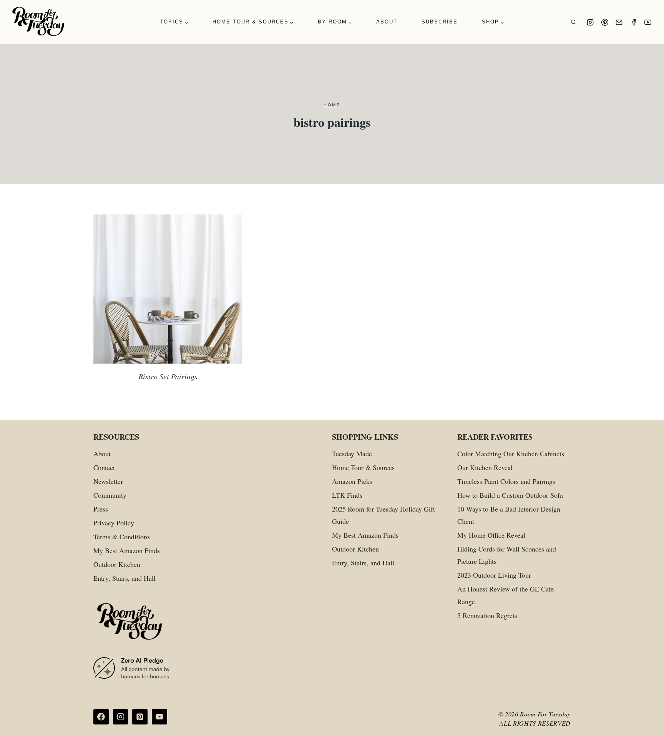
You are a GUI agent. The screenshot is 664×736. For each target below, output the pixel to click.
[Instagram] (590, 22)
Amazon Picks (352, 481)
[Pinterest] (605, 22)
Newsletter (108, 481)
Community (109, 495)
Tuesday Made (352, 453)
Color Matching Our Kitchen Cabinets (510, 453)
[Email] (619, 22)
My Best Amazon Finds (126, 550)
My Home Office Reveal (491, 535)
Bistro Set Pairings (168, 376)
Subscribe (440, 22)
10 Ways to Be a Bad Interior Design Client (508, 515)
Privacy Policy (113, 522)
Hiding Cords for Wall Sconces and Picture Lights (506, 555)
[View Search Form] (573, 22)
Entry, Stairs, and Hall (124, 578)
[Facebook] (634, 22)
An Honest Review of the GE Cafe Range (505, 595)
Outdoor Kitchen (116, 564)
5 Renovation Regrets (487, 615)
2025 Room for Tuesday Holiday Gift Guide (383, 515)
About (386, 22)
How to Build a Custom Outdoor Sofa (510, 495)
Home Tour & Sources (363, 467)
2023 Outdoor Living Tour (494, 575)
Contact (104, 467)
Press (100, 508)
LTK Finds (347, 495)
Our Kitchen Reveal (485, 467)
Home (332, 105)
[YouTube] (648, 22)
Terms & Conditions (121, 536)
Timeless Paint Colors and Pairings (506, 481)
